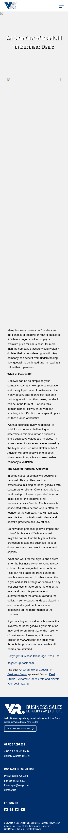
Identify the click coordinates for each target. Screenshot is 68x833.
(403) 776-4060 (20, 776)
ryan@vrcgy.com (20, 785)
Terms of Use (22, 826)
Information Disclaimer (40, 826)
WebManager (10, 829)
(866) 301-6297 (17, 780)
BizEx (19, 829)
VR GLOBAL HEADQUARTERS (18, 728)
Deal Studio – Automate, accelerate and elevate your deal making (33, 679)
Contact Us (10, 790)
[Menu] (61, 5)
